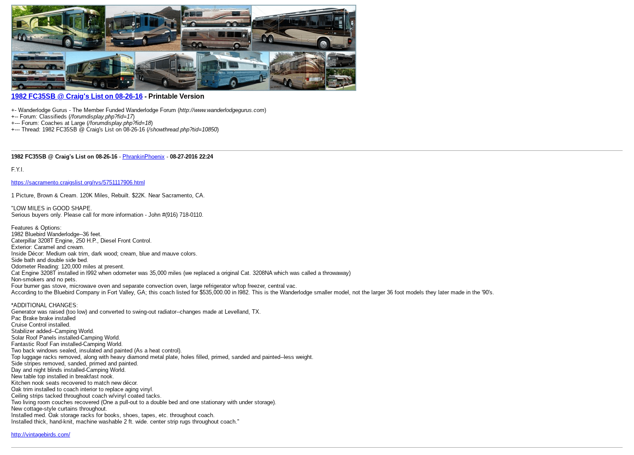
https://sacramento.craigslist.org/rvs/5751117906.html (78, 182)
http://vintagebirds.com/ (40, 434)
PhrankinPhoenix (143, 156)
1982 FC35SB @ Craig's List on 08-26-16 (77, 96)
